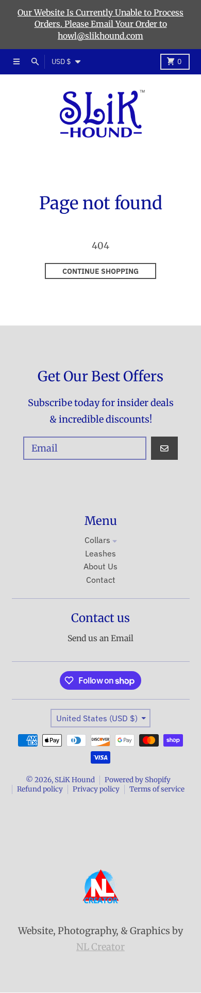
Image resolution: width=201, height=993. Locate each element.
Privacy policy (96, 789)
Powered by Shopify (138, 779)
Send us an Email (100, 638)
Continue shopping (100, 271)
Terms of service (157, 789)
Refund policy (40, 789)
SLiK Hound (75, 779)
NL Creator (100, 947)
